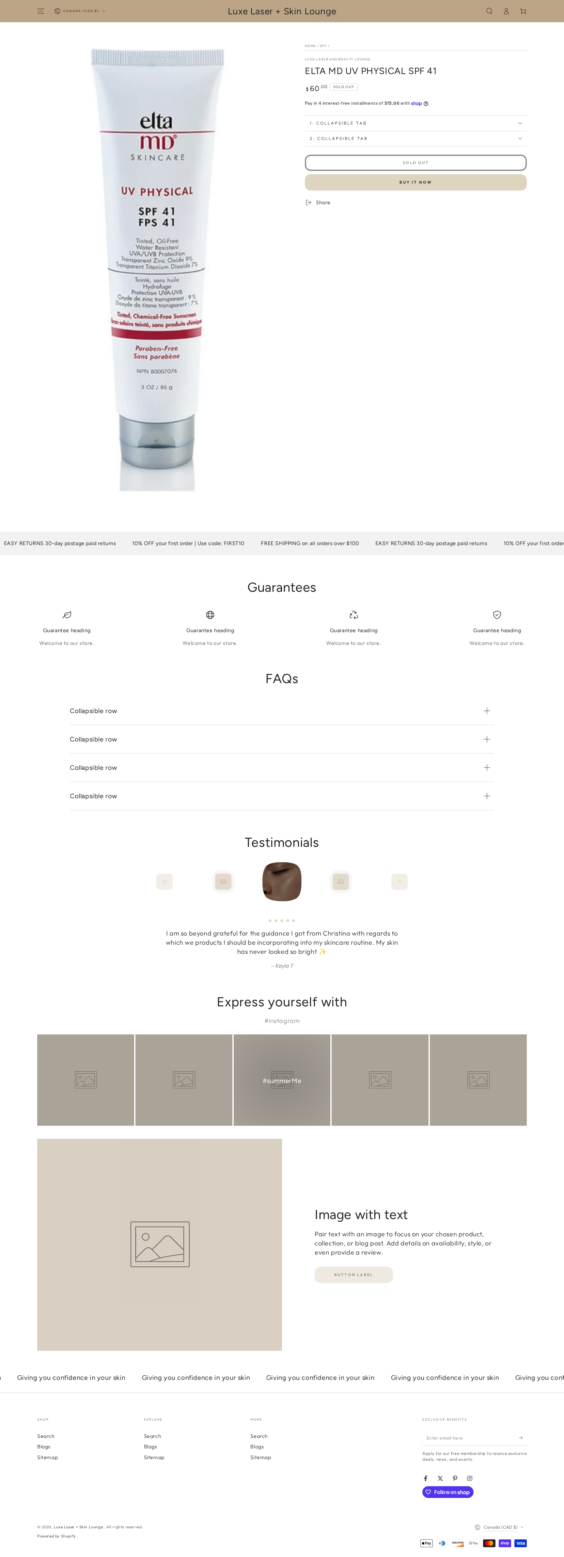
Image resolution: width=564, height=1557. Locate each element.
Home (310, 46)
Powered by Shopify (56, 1536)
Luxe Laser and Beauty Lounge (337, 59)
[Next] (414, 881)
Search (46, 1436)
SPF (323, 46)
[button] (489, 11)
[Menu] (40, 11)
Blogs (44, 1446)
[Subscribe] (523, 1438)
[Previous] (149, 881)
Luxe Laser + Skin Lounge (79, 1526)
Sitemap (47, 1457)
